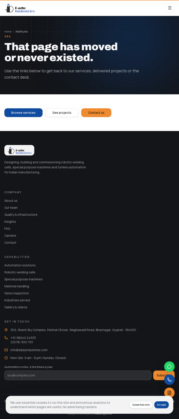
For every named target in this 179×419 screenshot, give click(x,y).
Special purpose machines (23, 279)
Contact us (96, 112)
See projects (61, 112)
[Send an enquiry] (169, 393)
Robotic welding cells (19, 272)
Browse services (23, 112)
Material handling (16, 286)
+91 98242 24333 (23, 338)
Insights (10, 221)
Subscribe (164, 375)
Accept (161, 405)
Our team (11, 207)
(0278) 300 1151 (21, 342)
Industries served (17, 300)
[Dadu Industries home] (19, 8)
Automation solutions (20, 265)
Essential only (141, 405)
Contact (10, 242)
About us (10, 200)
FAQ (7, 228)
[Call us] (169, 379)
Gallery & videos (15, 307)
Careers (10, 235)
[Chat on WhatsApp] (169, 366)
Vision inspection (16, 293)
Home (7, 31)
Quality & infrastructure (21, 214)
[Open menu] (170, 8)
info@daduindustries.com (29, 350)
